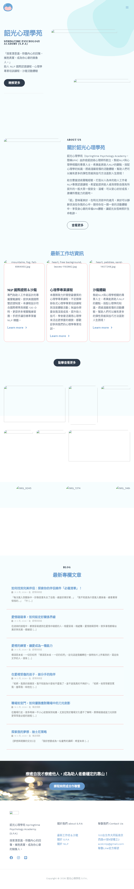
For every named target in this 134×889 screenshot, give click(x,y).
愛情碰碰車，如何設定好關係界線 (33, 617)
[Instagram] (18, 857)
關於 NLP (62, 844)
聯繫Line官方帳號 (108, 848)
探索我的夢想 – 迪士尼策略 (29, 732)
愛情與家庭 (37, 592)
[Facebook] (11, 857)
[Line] (25, 857)
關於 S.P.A (63, 839)
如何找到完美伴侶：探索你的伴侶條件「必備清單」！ (46, 588)
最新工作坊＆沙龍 (67, 835)
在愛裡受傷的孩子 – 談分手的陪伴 (33, 674)
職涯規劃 (36, 707)
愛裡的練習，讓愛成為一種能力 (32, 646)
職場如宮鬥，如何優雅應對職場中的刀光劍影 (40, 703)
